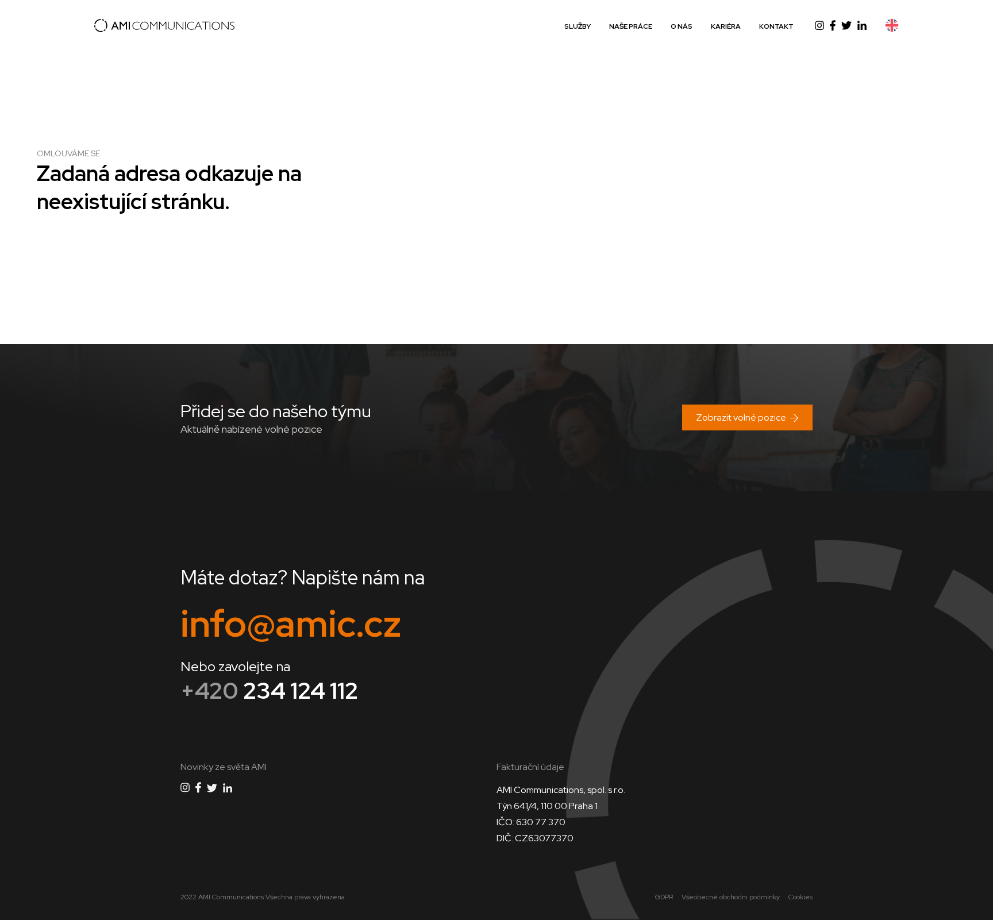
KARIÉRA (726, 26)
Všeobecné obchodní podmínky (731, 897)
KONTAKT (776, 26)
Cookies (800, 897)
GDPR (664, 897)
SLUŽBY (577, 26)
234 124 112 (269, 690)
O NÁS (681, 26)
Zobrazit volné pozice (741, 417)
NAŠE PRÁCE (630, 26)
